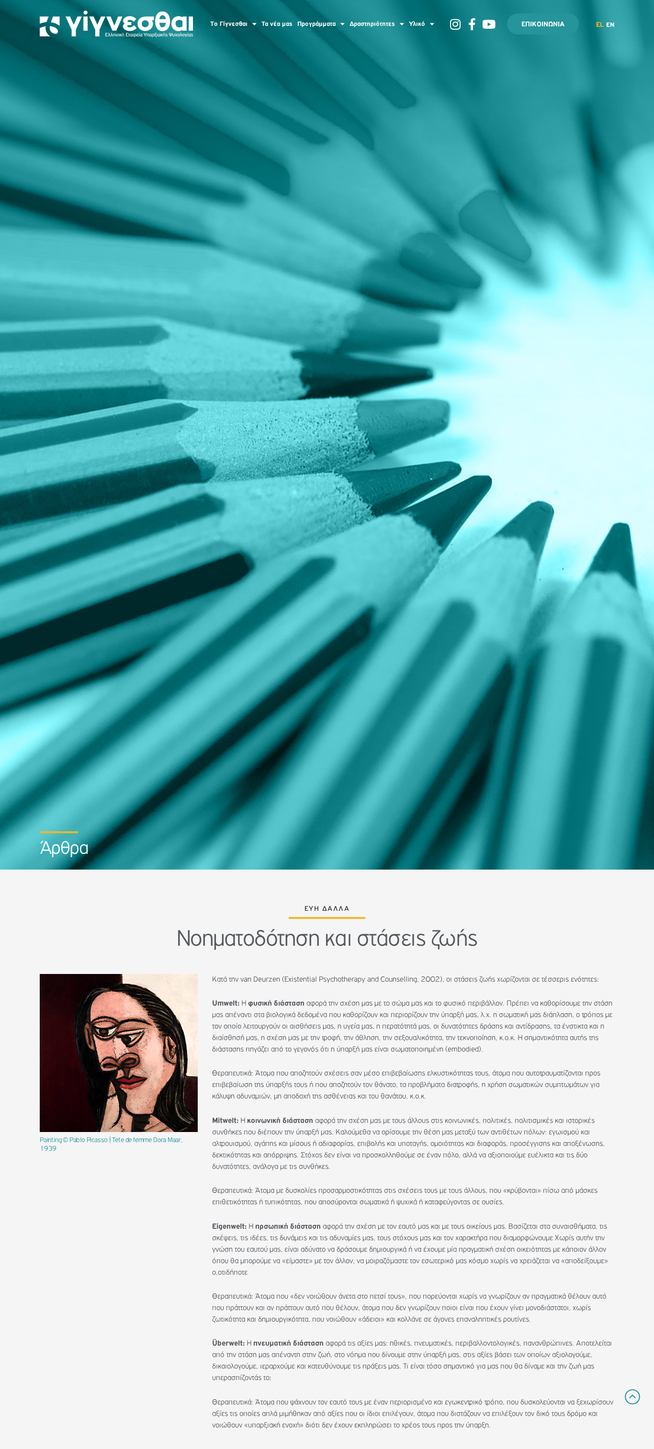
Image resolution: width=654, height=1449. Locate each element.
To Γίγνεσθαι (229, 24)
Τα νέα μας (277, 24)
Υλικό (417, 24)
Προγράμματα (316, 24)
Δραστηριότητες (372, 24)
